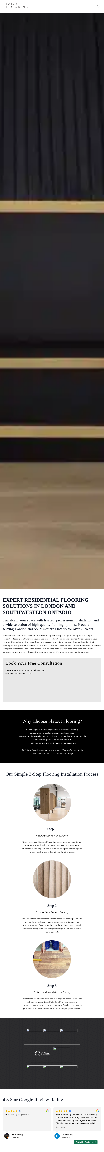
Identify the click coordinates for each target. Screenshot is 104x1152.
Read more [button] (10, 1127)
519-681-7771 (25, 673)
